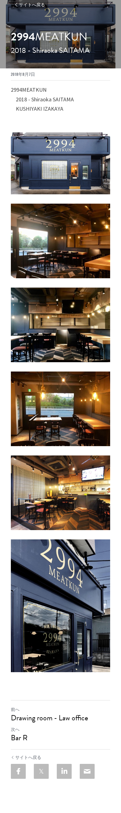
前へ (15, 709)
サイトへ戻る (32, 4)
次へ (15, 729)
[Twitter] (41, 771)
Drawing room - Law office (49, 718)
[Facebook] (18, 771)
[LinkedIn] (64, 771)
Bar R (19, 737)
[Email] (87, 771)
